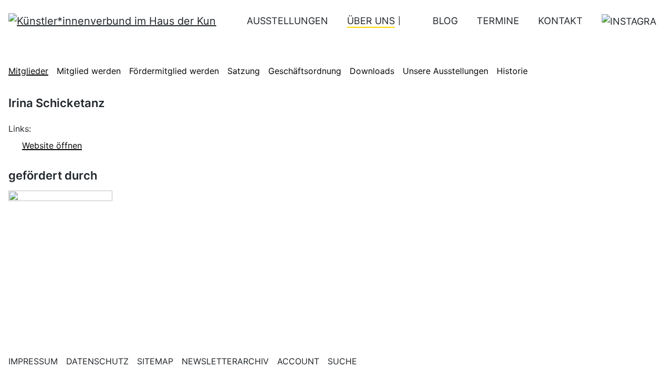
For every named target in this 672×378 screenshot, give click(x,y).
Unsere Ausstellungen (445, 71)
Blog (445, 20)
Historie (512, 71)
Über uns (371, 20)
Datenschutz (97, 361)
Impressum (33, 361)
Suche (342, 361)
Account (298, 361)
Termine (498, 20)
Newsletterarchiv (225, 361)
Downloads (372, 71)
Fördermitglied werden (174, 71)
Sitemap (155, 361)
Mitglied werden (89, 71)
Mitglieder (28, 71)
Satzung (243, 71)
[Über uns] (407, 20)
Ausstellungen (287, 20)
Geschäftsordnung (304, 71)
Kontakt (560, 20)
